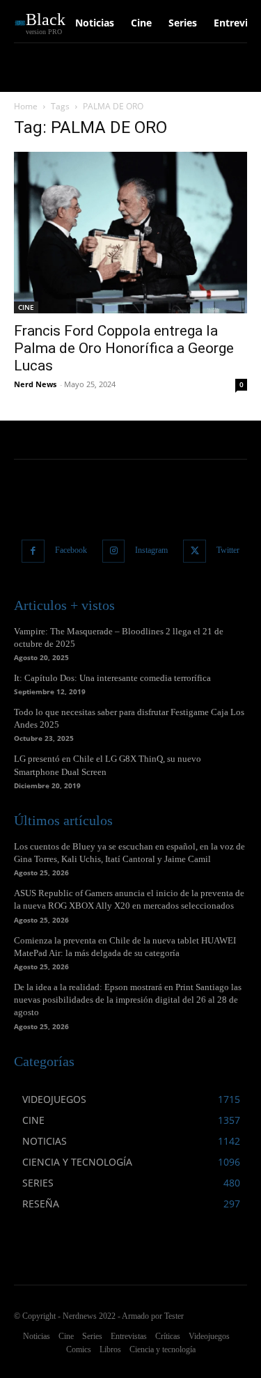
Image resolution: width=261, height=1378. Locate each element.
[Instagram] (113, 551)
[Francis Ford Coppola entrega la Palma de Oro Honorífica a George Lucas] (130, 232)
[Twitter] (194, 551)
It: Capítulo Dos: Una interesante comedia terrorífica (112, 678)
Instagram (151, 550)
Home (26, 106)
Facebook (71, 550)
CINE (26, 307)
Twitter (227, 550)
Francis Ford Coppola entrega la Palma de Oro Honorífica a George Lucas (124, 348)
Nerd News (35, 384)
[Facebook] (33, 551)
